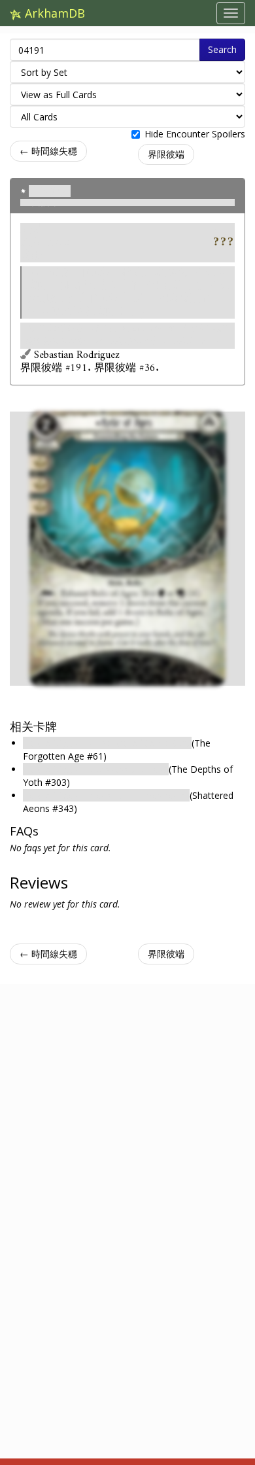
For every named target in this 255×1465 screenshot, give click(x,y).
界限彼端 (166, 154)
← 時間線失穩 (48, 151)
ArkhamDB (53, 13)
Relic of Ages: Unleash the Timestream (106, 795)
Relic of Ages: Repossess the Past (96, 769)
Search (222, 49)
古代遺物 (50, 191)
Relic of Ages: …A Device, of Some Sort (107, 743)
